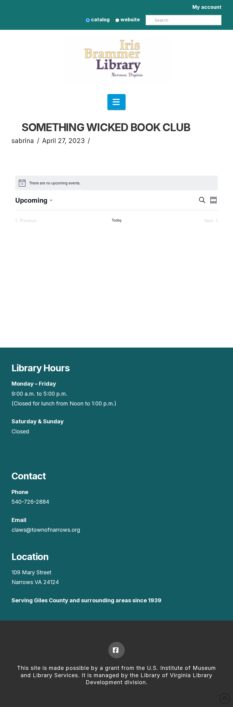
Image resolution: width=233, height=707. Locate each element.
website (129, 19)
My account (206, 7)
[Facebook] (116, 650)
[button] (116, 102)
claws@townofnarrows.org (46, 530)
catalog (100, 19)
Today (117, 220)
